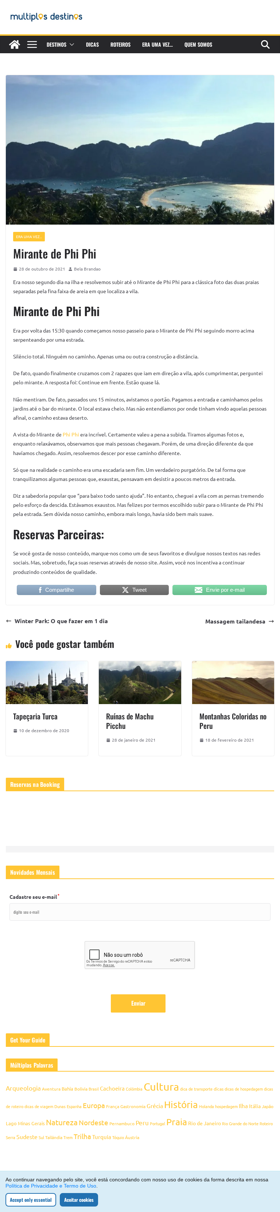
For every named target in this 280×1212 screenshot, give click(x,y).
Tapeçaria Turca (35, 716)
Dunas (60, 1106)
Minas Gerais (31, 1123)
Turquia (101, 1136)
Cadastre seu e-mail (34, 896)
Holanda (206, 1106)
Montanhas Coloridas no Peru (233, 721)
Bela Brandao (87, 269)
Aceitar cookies (79, 1199)
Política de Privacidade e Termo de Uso (50, 1186)
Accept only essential (31, 1199)
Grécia (155, 1105)
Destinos (56, 44)
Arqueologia (23, 1088)
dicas (218, 1089)
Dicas (92, 44)
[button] (70, 44)
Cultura (161, 1086)
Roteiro (266, 1123)
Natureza (62, 1122)
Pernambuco (122, 1123)
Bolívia (81, 1089)
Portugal (157, 1123)
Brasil (94, 1089)
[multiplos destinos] (14, 44)
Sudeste (27, 1136)
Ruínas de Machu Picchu (129, 721)
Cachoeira (112, 1088)
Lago (11, 1123)
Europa (94, 1105)
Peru (142, 1122)
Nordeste (93, 1122)
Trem (68, 1137)
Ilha (243, 1105)
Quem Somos (198, 44)
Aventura (51, 1089)
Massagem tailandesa (235, 621)
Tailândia (53, 1137)
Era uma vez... (29, 236)
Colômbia (134, 1089)
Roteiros (120, 44)
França (112, 1106)
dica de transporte (196, 1089)
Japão (267, 1106)
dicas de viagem (38, 1106)
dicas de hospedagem (244, 1089)
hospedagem (226, 1106)
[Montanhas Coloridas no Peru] (233, 666)
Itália (255, 1106)
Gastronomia (132, 1106)
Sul (41, 1137)
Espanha (74, 1106)
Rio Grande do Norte (240, 1123)
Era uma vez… (157, 44)
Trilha (82, 1136)
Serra (10, 1137)
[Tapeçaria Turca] (47, 666)
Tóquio (118, 1137)
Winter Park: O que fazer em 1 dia (61, 621)
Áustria (132, 1137)
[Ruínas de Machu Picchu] (140, 666)
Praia (176, 1121)
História (181, 1104)
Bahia (67, 1088)
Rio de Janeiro (204, 1123)
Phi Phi (71, 434)
